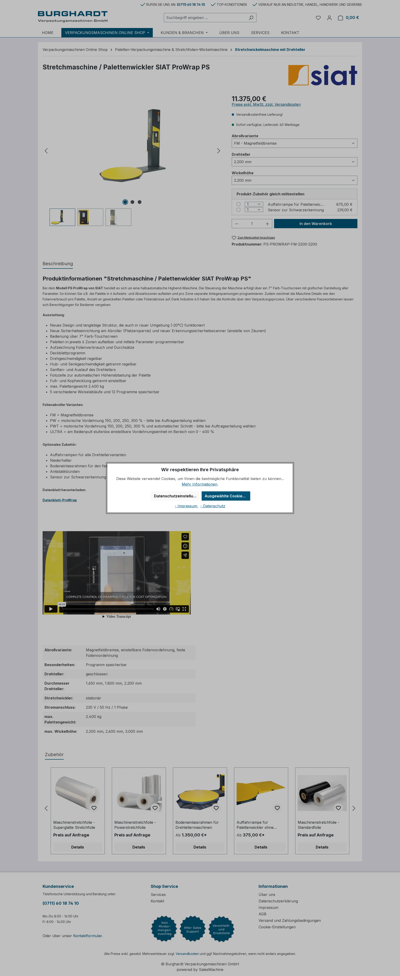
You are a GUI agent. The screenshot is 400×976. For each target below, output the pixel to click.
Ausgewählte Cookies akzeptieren (227, 496)
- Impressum (186, 506)
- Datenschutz (212, 506)
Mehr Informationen (199, 484)
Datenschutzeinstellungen (177, 496)
